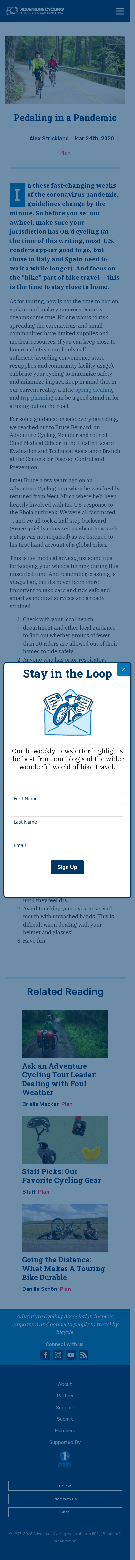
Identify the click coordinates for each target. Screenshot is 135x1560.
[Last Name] (67, 807)
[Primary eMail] (67, 830)
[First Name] (67, 784)
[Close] (123, 669)
